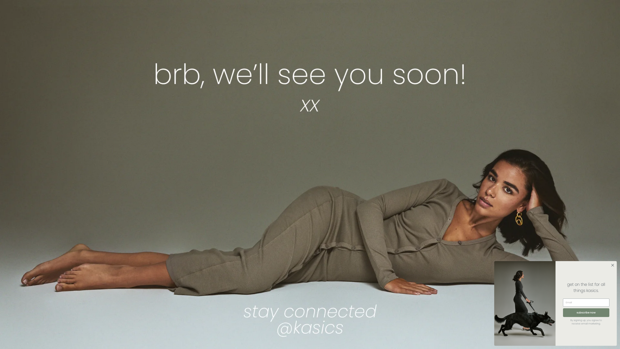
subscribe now (586, 312)
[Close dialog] (612, 265)
